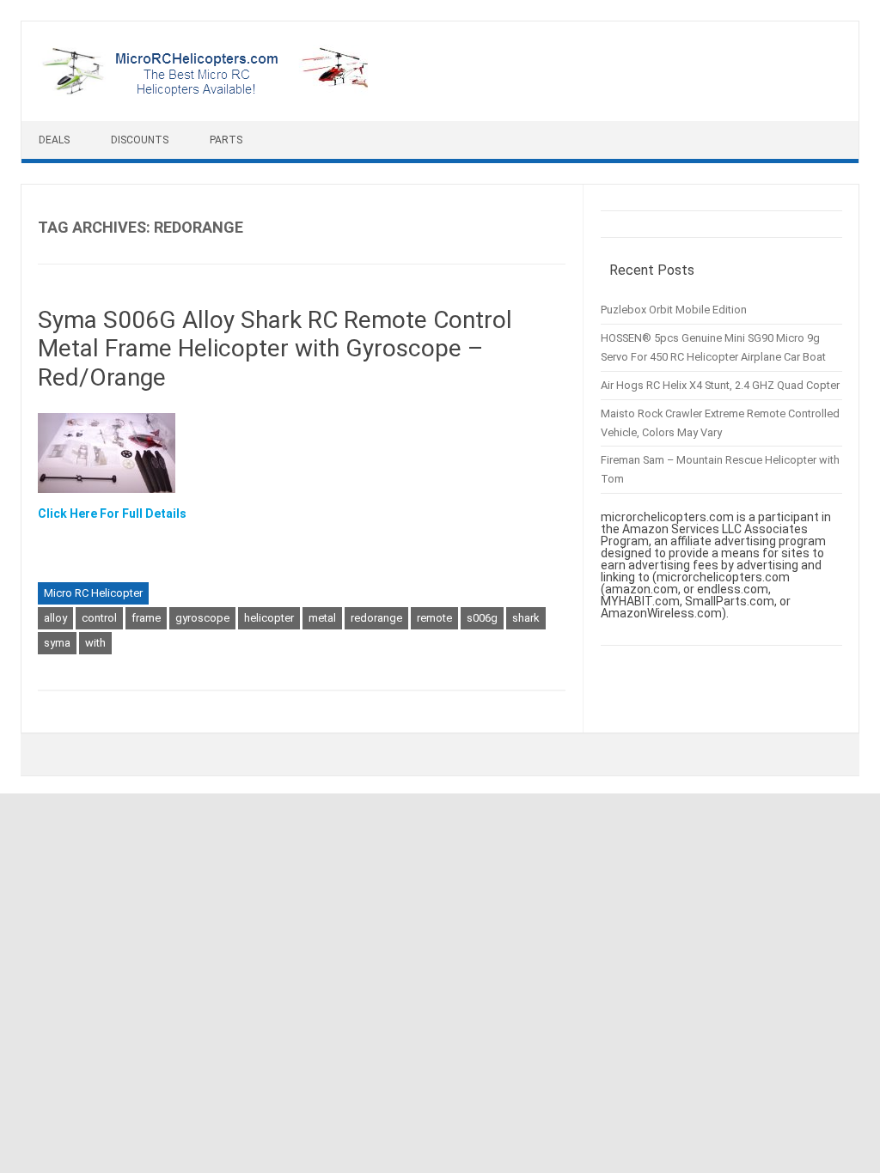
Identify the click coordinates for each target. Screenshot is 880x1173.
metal (322, 617)
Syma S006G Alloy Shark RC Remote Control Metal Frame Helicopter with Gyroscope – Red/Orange (275, 349)
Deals (54, 140)
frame (146, 617)
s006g (482, 617)
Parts (226, 140)
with (95, 642)
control (99, 617)
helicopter (269, 617)
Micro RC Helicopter (93, 592)
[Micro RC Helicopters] (206, 92)
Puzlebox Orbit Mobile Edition (674, 309)
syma (57, 642)
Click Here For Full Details (112, 513)
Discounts (139, 140)
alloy (55, 617)
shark (526, 617)
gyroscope (202, 617)
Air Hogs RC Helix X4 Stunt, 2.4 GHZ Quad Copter (720, 385)
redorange (376, 617)
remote (434, 617)
